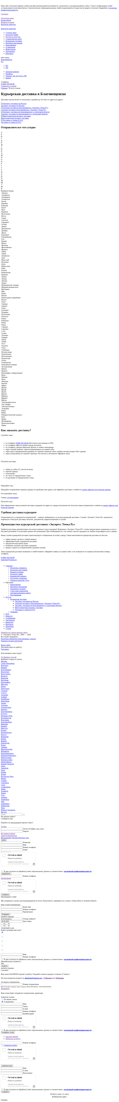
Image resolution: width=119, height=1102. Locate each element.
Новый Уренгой (7, 764)
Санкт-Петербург (8, 663)
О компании (10, 47)
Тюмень (4, 797)
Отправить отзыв (8, 1032)
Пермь (3, 772)
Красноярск (5, 682)
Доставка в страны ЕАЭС (25, 610)
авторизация (6, 878)
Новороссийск (6, 760)
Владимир (5, 720)
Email (25, 850)
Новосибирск (6, 762)
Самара (4, 781)
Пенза (3, 686)
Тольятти (4, 791)
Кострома (4, 680)
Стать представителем (19, 591)
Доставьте (5, 649)
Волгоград (5, 672)
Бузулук (4, 714)
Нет (5, 827)
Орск (3, 770)
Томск (3, 793)
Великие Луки (6, 716)
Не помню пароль (8, 834)
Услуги (8, 597)
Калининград (6, 733)
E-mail (25, 1009)
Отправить (5, 914)
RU (2, 62)
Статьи (8, 629)
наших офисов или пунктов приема (96, 490)
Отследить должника (18, 578)
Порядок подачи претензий (12, 641)
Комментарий (28, 1014)
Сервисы (9, 566)
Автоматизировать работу (20, 593)
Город (25, 1006)
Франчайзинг (11, 45)
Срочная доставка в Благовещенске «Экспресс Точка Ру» (37, 603)
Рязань (3, 779)
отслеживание (12, 497)
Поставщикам (15, 595)
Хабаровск (5, 804)
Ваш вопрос (27, 1073)
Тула (3, 795)
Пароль (26, 831)
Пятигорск (5, 689)
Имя (24, 845)
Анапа (3, 703)
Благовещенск (6, 60)
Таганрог (4, 695)
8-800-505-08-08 (22, 443)
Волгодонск (5, 674)
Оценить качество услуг (19, 580)
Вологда (4, 676)
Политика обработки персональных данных (18, 639)
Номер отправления (31, 984)
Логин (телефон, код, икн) (33, 829)
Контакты (9, 54)
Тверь (3, 789)
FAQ (7, 614)
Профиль (9, 74)
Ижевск (4, 726)
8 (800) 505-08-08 (7, 84)
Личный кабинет (12, 72)
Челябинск (5, 699)
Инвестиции (11, 49)
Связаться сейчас (10, 1045)
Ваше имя (27, 907)
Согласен (4, 14)
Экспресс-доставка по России (26, 601)
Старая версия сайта (14, 39)
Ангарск (4, 705)
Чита (3, 808)
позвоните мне (7, 1066)
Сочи (3, 785)
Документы (10, 51)
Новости (9, 616)
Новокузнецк (6, 758)
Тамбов (4, 697)
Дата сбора (27, 921)
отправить (5, 894)
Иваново (4, 724)
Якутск (4, 812)
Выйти (8, 78)
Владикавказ (6, 670)
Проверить (5, 989)
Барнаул (4, 709)
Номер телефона (29, 847)
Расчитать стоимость (18, 568)
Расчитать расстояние (18, 570)
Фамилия (26, 842)
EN (7, 68)
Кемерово (5, 737)
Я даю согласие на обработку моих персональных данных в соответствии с (47, 871)
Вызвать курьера (16, 572)
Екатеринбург (6, 722)
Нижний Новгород (8, 756)
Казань (3, 730)
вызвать (5, 966)
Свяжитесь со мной (8, 86)
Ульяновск (5, 799)
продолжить (6, 874)
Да (2, 657)
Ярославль (5, 701)
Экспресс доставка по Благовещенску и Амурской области (38, 606)
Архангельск (6, 707)
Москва (4, 661)
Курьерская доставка (14, 41)
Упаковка (14, 612)
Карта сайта (5, 645)
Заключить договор (18, 589)
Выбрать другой (9, 657)
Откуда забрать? (29, 919)
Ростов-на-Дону (7, 776)
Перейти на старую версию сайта (14, 633)
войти (4, 840)
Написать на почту (13, 1039)
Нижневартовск (7, 753)
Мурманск (5, 751)
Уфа (2, 802)
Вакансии (9, 622)
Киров (3, 739)
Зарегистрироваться (9, 836)
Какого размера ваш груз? (11, 930)
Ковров (4, 741)
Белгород (4, 666)
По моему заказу (10, 999)
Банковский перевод (18, 576)
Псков (3, 774)
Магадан (4, 684)
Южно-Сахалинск (8, 810)
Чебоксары (5, 806)
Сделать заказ (11, 33)
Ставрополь (5, 787)
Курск (3, 745)
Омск (3, 766)
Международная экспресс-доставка (29, 608)
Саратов (4, 691)
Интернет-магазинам (14, 43)
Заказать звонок (12, 1037)
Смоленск (5, 783)
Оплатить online (12, 35)
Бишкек (4, 668)
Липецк (4, 747)
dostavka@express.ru (9, 560)
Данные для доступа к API (16, 76)
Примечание (28, 912)
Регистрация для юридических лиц (15, 838)
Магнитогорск (6, 749)
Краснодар (5, 743)
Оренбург (5, 768)
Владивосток (6, 718)
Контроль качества (13, 37)
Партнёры (10, 626)
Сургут (4, 693)
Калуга (4, 735)
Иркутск (4, 728)
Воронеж (4, 678)
